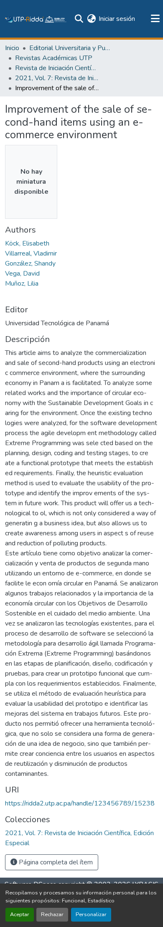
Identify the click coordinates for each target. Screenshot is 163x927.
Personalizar (91, 914)
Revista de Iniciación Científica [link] (57, 68)
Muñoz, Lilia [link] (21, 283)
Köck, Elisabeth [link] (27, 243)
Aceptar (19, 914)
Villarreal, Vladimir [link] (31, 253)
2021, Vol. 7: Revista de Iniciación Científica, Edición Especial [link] (57, 78)
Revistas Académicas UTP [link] (53, 58)
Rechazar (52, 914)
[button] (36, 19)
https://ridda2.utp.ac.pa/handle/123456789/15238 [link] (80, 803)
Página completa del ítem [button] (55, 862)
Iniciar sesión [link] (117, 18)
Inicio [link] (12, 48)
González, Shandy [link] (30, 263)
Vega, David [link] (22, 273)
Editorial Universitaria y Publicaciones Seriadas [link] (71, 48)
